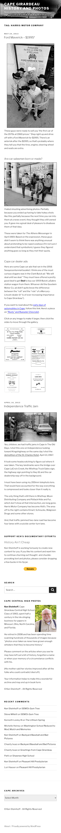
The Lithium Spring (35, 720)
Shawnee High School (23, 756)
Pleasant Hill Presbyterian (35, 761)
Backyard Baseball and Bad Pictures (38, 744)
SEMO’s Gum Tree (31, 708)
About (7, 826)
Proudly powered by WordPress (26, 826)
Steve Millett (10, 714)
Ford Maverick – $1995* (19, 37)
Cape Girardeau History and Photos (26, 6)
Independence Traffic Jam (21, 406)
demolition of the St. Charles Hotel (21, 455)
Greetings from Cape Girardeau (36, 750)
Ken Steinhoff (11, 708)
